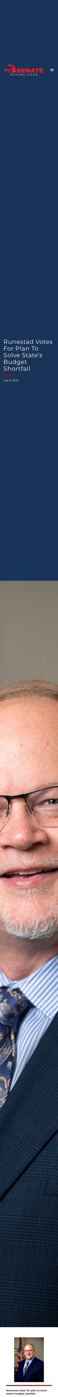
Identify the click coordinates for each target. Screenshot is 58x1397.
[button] (52, 69)
